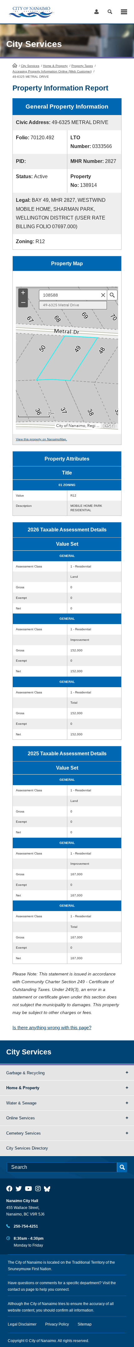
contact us (16, 1289)
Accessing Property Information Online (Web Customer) (52, 71)
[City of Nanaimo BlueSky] (48, 1189)
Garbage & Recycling (25, 1073)
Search (110, 11)
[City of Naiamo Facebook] (9, 1189)
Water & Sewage (21, 1103)
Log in (96, 11)
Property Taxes (82, 65)
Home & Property (55, 65)
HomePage (14, 65)
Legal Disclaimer (22, 1324)
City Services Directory (27, 1148)
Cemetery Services (23, 1133)
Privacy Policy (57, 1324)
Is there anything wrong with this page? (51, 1027)
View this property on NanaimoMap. (41, 439)
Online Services (20, 1118)
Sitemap (85, 1324)
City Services (30, 65)
